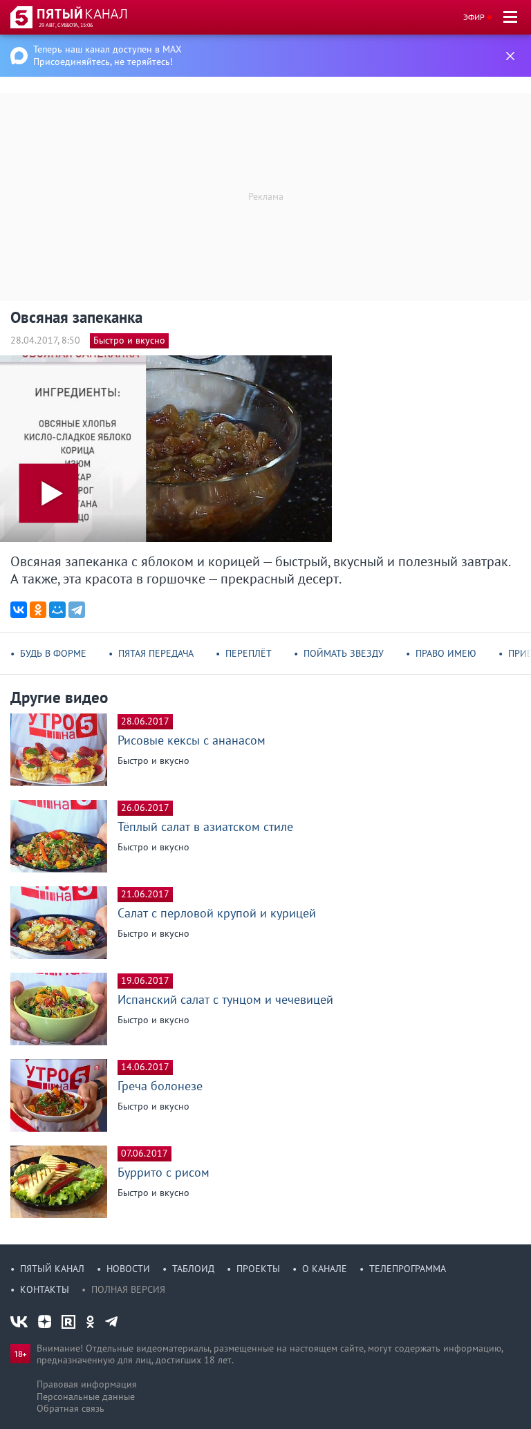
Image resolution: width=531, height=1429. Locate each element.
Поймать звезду (344, 653)
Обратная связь (70, 1408)
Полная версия (128, 1289)
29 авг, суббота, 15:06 (66, 24)
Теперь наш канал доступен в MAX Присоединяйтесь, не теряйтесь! (107, 55)
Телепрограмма (407, 1268)
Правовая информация (87, 1384)
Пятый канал (52, 1268)
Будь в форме (53, 653)
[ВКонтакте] (18, 609)
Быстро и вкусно (129, 340)
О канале (324, 1268)
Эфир (474, 17)
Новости (128, 1268)
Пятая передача (156, 653)
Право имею (446, 653)
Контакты (44, 1289)
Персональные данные (86, 1396)
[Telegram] (76, 609)
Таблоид (193, 1268)
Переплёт (248, 653)
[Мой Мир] (57, 609)
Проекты (258, 1268)
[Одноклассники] (38, 609)
